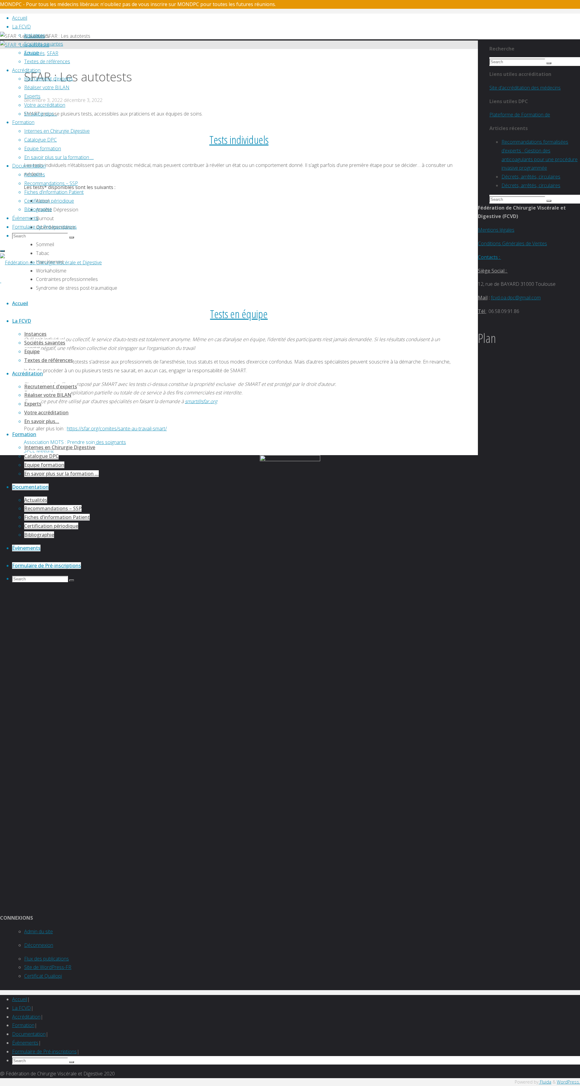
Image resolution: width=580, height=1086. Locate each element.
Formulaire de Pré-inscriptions (44, 1051)
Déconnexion (38, 945)
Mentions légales (496, 230)
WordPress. (568, 1082)
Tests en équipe (239, 313)
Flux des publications (46, 958)
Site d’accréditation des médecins (525, 87)
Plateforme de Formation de (519, 114)
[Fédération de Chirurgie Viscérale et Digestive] (51, 262)
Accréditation (26, 1016)
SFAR (52, 53)
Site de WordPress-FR (47, 967)
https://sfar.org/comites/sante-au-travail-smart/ (117, 428)
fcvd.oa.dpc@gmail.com (516, 297)
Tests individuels (239, 139)
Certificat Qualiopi (43, 976)
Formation (23, 1025)
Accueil (19, 999)
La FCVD (21, 1008)
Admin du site (38, 931)
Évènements (25, 1042)
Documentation (29, 1034)
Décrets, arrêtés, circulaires (530, 176)
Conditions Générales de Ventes (512, 243)
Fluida (545, 1082)
